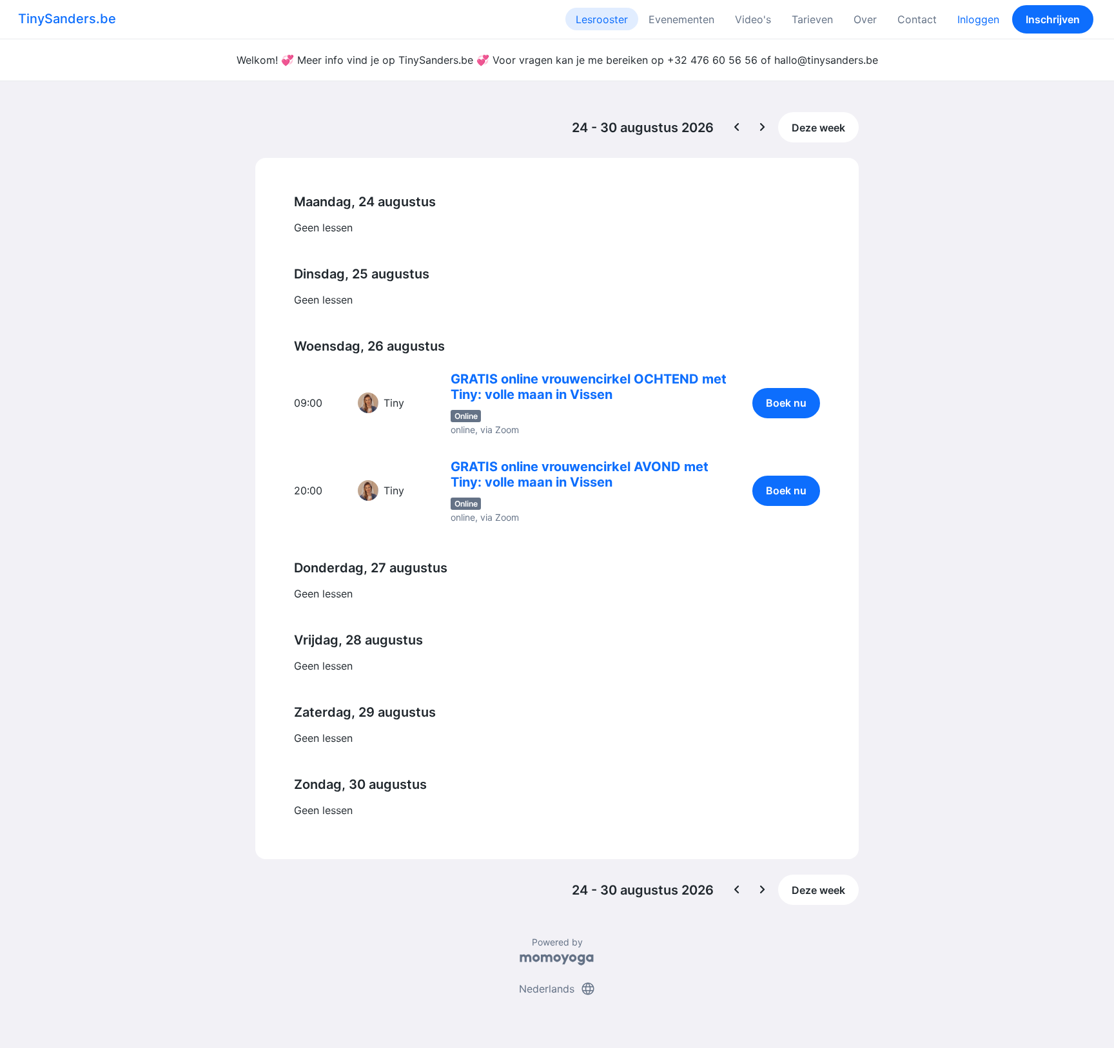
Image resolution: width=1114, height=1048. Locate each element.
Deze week (818, 127)
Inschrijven (1053, 19)
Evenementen (681, 19)
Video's (753, 19)
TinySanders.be (67, 18)
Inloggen (978, 19)
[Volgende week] (763, 128)
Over (865, 19)
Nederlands (557, 988)
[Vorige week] (737, 128)
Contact (917, 19)
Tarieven (812, 19)
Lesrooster (602, 19)
